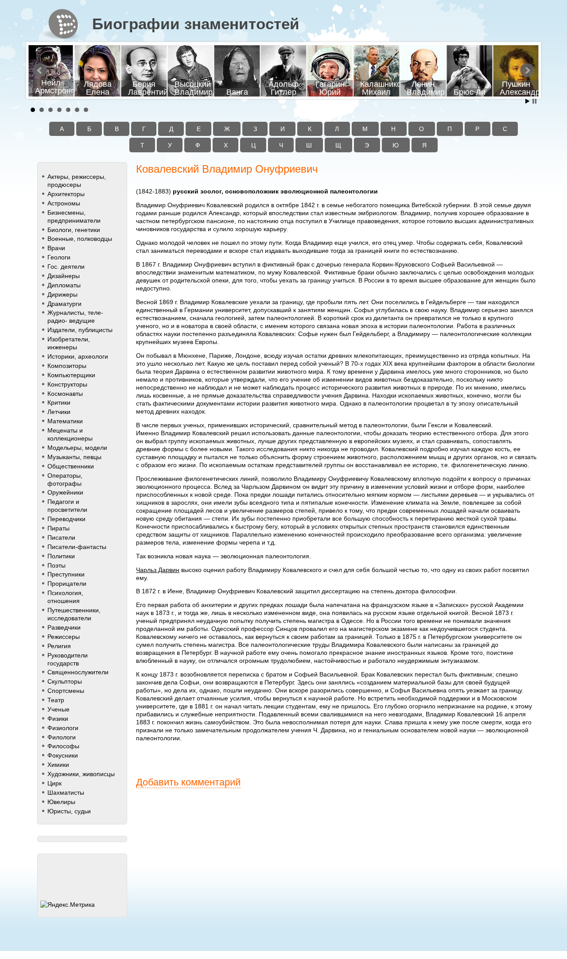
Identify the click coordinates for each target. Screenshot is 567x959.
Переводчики (66, 518)
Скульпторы (64, 681)
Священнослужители (78, 672)
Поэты (56, 565)
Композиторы (66, 365)
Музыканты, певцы (74, 456)
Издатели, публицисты (80, 329)
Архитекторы (66, 193)
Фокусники (62, 755)
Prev (40, 70)
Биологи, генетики (73, 229)
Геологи (58, 257)
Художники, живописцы (81, 773)
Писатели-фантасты (76, 546)
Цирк (54, 783)
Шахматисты (65, 792)
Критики (58, 402)
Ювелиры (61, 801)
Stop (534, 101)
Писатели (61, 537)
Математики (65, 421)
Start (527, 101)
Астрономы (63, 203)
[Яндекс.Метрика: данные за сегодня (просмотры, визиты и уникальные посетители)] (67, 905)
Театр (55, 700)
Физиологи (62, 727)
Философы (63, 746)
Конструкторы (67, 384)
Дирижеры (62, 294)
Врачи (56, 247)
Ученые (58, 709)
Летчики (58, 411)
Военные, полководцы (79, 238)
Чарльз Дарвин (157, 569)
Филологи (61, 737)
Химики (58, 764)
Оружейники (65, 492)
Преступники (66, 574)
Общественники (70, 466)
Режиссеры (63, 636)
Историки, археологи (77, 356)
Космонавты (65, 393)
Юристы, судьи (69, 811)
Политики (61, 556)
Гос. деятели (66, 266)
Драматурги (64, 303)
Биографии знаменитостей (195, 23)
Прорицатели (66, 583)
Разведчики (64, 627)
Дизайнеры (63, 275)
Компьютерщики (71, 375)
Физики (57, 718)
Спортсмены (65, 690)
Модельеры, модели (77, 447)
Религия (59, 646)
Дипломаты (64, 285)
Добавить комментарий (188, 782)
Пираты (58, 528)
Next (527, 70)
